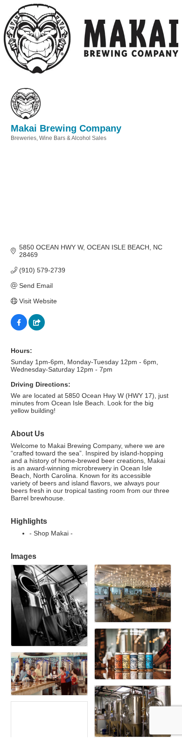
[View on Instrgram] (36, 328)
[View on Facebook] (19, 328)
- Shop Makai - (51, 533)
